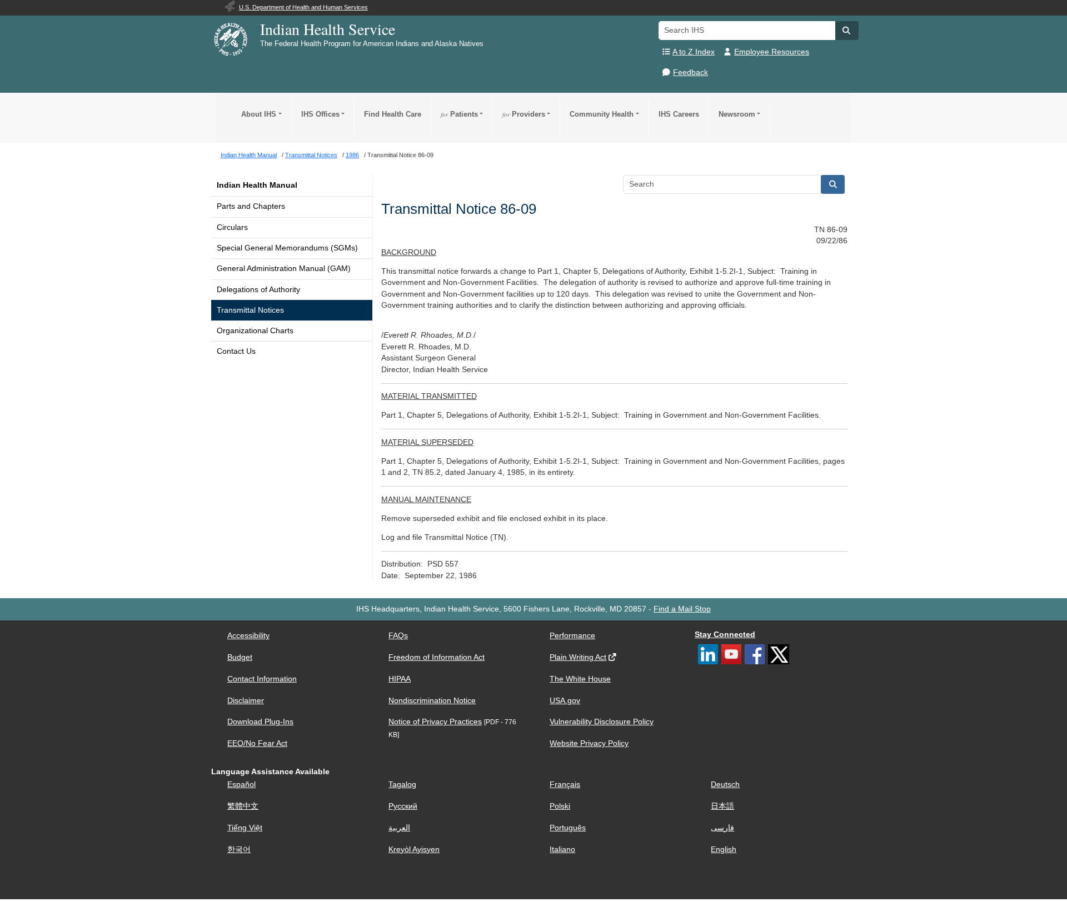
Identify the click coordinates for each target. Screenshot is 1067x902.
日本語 (722, 806)
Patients (459, 114)
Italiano (562, 849)
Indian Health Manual (257, 185)
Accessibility (248, 636)
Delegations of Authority (258, 289)
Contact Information (262, 679)
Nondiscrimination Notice (432, 700)
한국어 (239, 849)
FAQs (398, 636)
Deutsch (725, 784)
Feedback (690, 72)
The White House (580, 679)
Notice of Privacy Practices (435, 722)
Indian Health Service (327, 28)
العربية (399, 828)
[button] (846, 30)
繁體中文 (242, 806)
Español (241, 784)
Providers (523, 114)
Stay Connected (725, 634)
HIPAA (399, 679)
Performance (572, 636)
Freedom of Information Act (436, 657)
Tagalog (402, 784)
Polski (560, 806)
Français (565, 784)
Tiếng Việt (244, 828)
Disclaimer (245, 700)
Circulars (232, 227)
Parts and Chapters (251, 206)
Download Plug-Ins (260, 722)
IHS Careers (679, 114)
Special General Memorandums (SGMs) (287, 248)
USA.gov (565, 700)
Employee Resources (771, 52)
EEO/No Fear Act (257, 743)
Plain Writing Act (578, 657)
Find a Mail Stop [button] (682, 609)
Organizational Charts (255, 331)
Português (568, 828)
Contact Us (236, 351)
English (723, 849)
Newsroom (737, 114)
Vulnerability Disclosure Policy (602, 722)
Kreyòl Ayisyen (414, 849)
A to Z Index (693, 52)
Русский (402, 806)
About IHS (258, 114)
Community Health (602, 114)
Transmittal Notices (250, 310)
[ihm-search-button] (833, 184)
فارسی (722, 828)
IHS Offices (320, 114)
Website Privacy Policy (589, 743)
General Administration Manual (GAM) (284, 268)
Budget (239, 657)
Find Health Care (392, 114)
